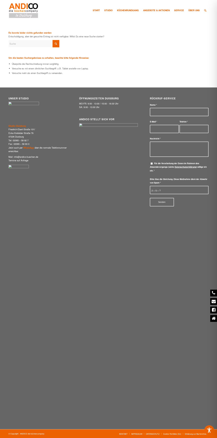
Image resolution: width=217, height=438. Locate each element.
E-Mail (153, 121)
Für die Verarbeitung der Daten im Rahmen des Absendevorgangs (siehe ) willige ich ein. (178, 167)
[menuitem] (96, 10)
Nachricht (155, 138)
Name (153, 104)
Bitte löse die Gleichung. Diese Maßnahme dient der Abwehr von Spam (178, 181)
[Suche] (205, 10)
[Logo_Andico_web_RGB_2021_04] (23, 10)
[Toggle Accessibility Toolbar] (209, 430)
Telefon (184, 121)
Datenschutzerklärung (185, 167)
